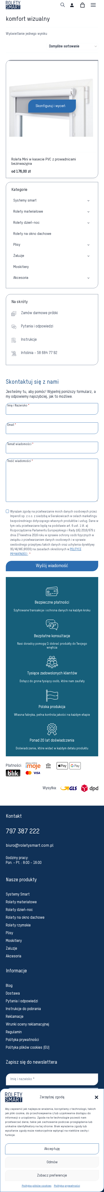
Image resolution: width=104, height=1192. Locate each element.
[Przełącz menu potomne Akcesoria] (88, 277)
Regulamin (14, 1032)
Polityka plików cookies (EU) (28, 1048)
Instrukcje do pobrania (23, 1009)
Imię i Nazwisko (18, 405)
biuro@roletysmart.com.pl (29, 845)
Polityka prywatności (67, 1186)
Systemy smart (25, 200)
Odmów (52, 1162)
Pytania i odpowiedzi (22, 1001)
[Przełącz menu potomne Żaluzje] (88, 255)
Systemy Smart (18, 894)
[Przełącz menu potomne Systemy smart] (88, 200)
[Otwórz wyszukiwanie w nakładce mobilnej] (62, 5)
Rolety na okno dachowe (32, 234)
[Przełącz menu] (93, 5)
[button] (96, 1097)
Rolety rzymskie (18, 925)
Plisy (16, 244)
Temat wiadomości (20, 444)
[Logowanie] (72, 5)
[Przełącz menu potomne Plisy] (88, 244)
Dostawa (13, 994)
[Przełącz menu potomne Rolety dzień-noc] (88, 222)
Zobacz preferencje (52, 1175)
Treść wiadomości (20, 461)
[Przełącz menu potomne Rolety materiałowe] (88, 211)
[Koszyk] (82, 5)
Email (11, 424)
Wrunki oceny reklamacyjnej (27, 1024)
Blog (9, 986)
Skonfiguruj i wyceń (50, 106)
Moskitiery (21, 267)
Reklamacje (14, 1017)
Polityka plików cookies (37, 1186)
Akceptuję (52, 1149)
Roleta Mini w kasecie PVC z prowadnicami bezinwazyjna (43, 162)
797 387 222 (23, 831)
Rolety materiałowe (28, 211)
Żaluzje (18, 256)
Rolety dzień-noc (26, 222)
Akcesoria (20, 278)
